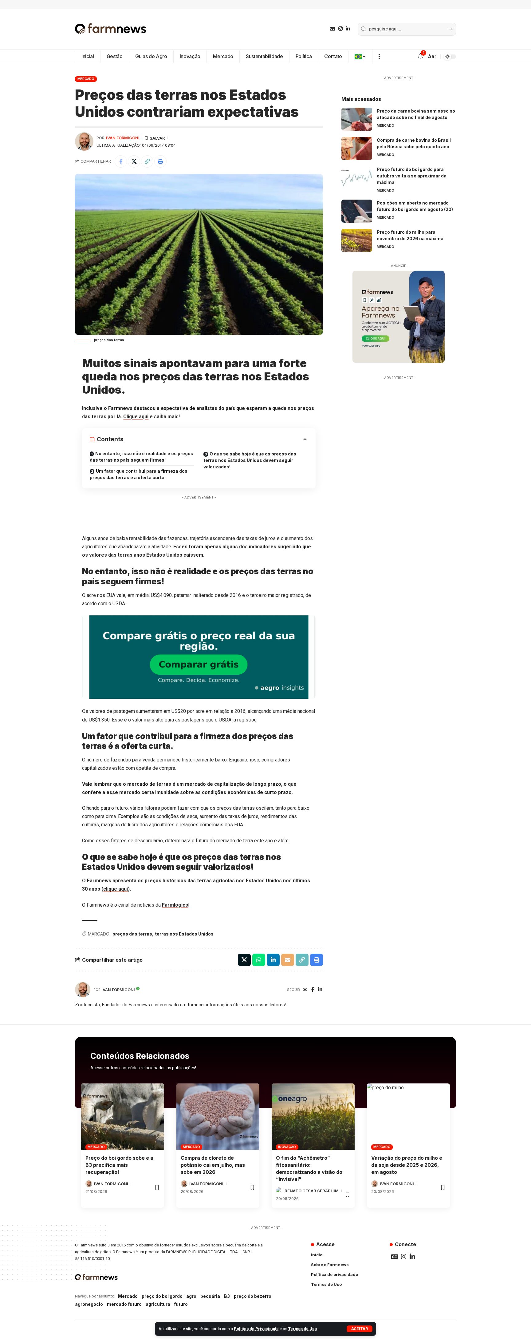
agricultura (158, 1304)
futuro (181, 1304)
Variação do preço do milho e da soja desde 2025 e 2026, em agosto (406, 1165)
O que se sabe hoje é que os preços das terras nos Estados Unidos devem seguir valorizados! (249, 460)
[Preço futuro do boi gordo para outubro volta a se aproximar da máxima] (356, 177)
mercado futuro (124, 1304)
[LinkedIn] (348, 29)
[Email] (287, 960)
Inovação (287, 1147)
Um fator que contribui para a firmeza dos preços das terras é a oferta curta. (138, 474)
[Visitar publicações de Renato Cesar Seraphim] (279, 1190)
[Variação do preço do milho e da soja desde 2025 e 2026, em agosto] (408, 1116)
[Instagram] (340, 29)
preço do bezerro (252, 1296)
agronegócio (89, 1304)
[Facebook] (313, 989)
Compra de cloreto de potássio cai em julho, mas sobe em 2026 (213, 1165)
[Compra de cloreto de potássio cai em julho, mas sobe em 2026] (217, 1116)
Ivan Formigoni (123, 138)
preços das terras (132, 933)
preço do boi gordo (162, 1296)
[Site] (305, 989)
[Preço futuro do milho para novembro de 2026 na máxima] (356, 240)
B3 (227, 1296)
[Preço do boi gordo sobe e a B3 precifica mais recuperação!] (122, 1116)
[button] (359, 1328)
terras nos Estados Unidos (184, 933)
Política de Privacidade (256, 1328)
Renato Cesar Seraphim (312, 1190)
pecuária (210, 1296)
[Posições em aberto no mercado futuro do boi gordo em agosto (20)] (356, 211)
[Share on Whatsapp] (258, 960)
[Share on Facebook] (121, 161)
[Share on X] (134, 161)
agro (191, 1296)
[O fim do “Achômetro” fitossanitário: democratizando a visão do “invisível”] (313, 1116)
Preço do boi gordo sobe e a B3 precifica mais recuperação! (119, 1165)
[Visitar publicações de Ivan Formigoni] (84, 141)
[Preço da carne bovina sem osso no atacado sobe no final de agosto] (356, 119)
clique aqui (115, 889)
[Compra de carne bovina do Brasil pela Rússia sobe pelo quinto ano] (356, 148)
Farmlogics (175, 905)
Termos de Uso (302, 1328)
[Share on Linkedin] (273, 960)
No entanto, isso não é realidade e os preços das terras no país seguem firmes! (141, 457)
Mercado (85, 79)
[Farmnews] (110, 29)
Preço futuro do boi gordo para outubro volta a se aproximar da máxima (411, 176)
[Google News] (332, 29)
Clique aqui (135, 416)
